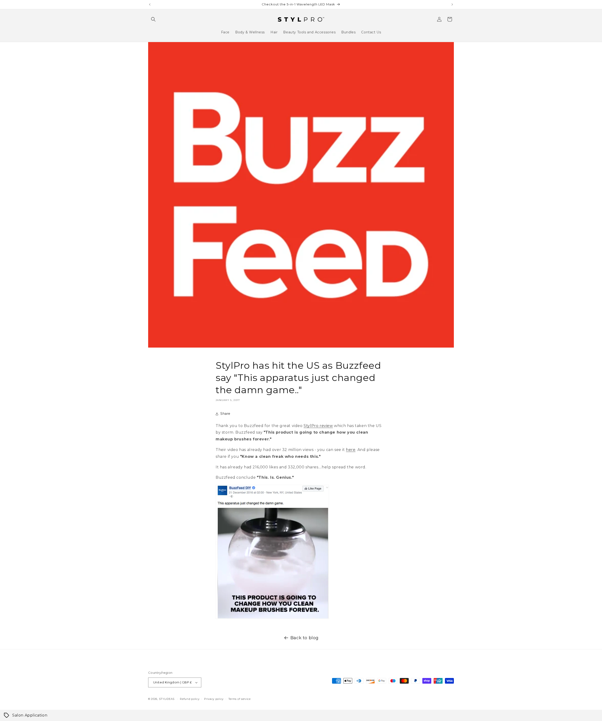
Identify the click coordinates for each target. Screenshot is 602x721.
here (350, 449)
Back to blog (304, 637)
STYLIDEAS (166, 699)
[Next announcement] (452, 4)
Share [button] (225, 413)
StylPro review (318, 425)
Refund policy (189, 699)
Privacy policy (214, 699)
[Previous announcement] (150, 4)
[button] (153, 19)
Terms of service (239, 699)
